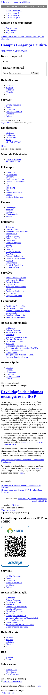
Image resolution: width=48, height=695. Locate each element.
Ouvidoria (10, 114)
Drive (9, 379)
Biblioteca (10, 133)
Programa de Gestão (14, 296)
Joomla (38, 686)
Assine (8, 659)
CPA (8, 190)
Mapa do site (11, 32)
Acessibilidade (11, 28)
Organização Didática (14, 256)
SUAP (8, 140)
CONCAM (10, 188)
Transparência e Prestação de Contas (20, 355)
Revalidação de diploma (15, 317)
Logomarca (10, 284)
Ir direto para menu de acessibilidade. (15, 2)
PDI (7, 183)
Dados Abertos (11, 352)
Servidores (10, 177)
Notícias (15, 505)
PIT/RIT (9, 289)
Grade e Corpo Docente (15, 181)
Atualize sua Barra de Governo (25, 8)
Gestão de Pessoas (13, 282)
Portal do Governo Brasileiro (20, 6)
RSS (7, 646)
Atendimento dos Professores (17, 231)
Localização (10, 109)
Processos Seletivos (13, 159)
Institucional (10, 172)
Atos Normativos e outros (16, 278)
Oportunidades (11, 313)
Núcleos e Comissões (14, 192)
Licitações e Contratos (14, 308)
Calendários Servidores (15, 280)
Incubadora (10, 135)
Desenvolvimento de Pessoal (17, 357)
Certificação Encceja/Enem (16, 306)
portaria (38, 468)
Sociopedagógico (12, 267)
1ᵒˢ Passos (10, 227)
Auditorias (10, 335)
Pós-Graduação (12, 214)
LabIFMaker (11, 137)
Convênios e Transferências (16, 337)
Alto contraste (11, 30)
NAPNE (9, 254)
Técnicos (9, 210)
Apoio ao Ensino (12, 229)
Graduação (10, 212)
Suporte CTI (11, 293)
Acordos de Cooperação (15, 315)
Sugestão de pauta (13, 674)
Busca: (6, 73)
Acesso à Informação (14, 111)
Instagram (10, 642)
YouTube (9, 640)
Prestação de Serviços (14, 197)
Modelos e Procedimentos (16, 287)
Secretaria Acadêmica (14, 265)
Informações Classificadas (16, 346)
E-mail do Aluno (13, 376)
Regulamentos (11, 263)
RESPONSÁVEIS (13, 142)
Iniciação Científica (13, 252)
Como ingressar (12, 207)
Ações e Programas (13, 330)
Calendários (10, 240)
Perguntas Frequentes (14, 350)
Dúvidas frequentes (13, 105)
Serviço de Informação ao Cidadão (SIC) (22, 348)
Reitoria (9, 116)
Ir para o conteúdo (14, 11)
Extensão (9, 216)
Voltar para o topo (8, 510)
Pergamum (11, 372)
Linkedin (9, 644)
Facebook (10, 637)
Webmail (10, 374)
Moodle (10, 370)
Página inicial (6, 122)
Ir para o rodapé (13, 17)
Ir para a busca (12, 15)
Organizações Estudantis (15, 258)
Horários (9, 249)
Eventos (9, 195)
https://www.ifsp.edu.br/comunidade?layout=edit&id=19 (32, 500)
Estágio (9, 245)
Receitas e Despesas (14, 339)
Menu (5, 146)
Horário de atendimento (15, 179)
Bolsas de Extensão (13, 238)
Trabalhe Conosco (13, 162)
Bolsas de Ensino (12, 236)
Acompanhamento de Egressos (18, 311)
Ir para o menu (12, 13)
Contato (9, 107)
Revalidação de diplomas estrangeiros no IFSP (22, 394)
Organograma (11, 175)
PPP (7, 186)
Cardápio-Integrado (13, 243)
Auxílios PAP (11, 234)
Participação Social (13, 332)
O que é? (9, 657)
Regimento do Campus (15, 291)
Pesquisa (9, 261)
